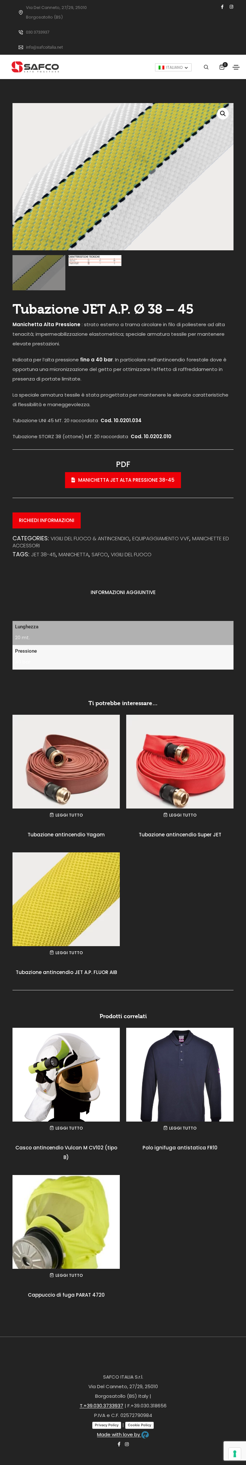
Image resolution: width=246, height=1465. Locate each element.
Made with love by (119, 1434)
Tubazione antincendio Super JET (180, 834)
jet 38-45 (43, 554)
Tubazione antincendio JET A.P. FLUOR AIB (66, 972)
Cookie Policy (139, 1425)
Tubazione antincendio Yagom (66, 834)
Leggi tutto (69, 815)
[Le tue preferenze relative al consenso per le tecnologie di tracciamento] (235, 1454)
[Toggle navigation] (236, 67)
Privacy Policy (107, 1425)
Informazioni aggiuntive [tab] (123, 592)
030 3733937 (37, 32)
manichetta (74, 554)
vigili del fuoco (131, 554)
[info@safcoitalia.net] (21, 47)
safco (100, 554)
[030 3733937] (21, 32)
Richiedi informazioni (46, 520)
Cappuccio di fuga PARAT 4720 (66, 1295)
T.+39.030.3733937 (101, 1405)
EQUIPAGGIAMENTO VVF (160, 538)
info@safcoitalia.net (44, 47)
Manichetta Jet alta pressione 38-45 (126, 480)
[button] (223, 113)
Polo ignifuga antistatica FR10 (180, 1147)
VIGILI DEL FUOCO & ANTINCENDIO (90, 538)
